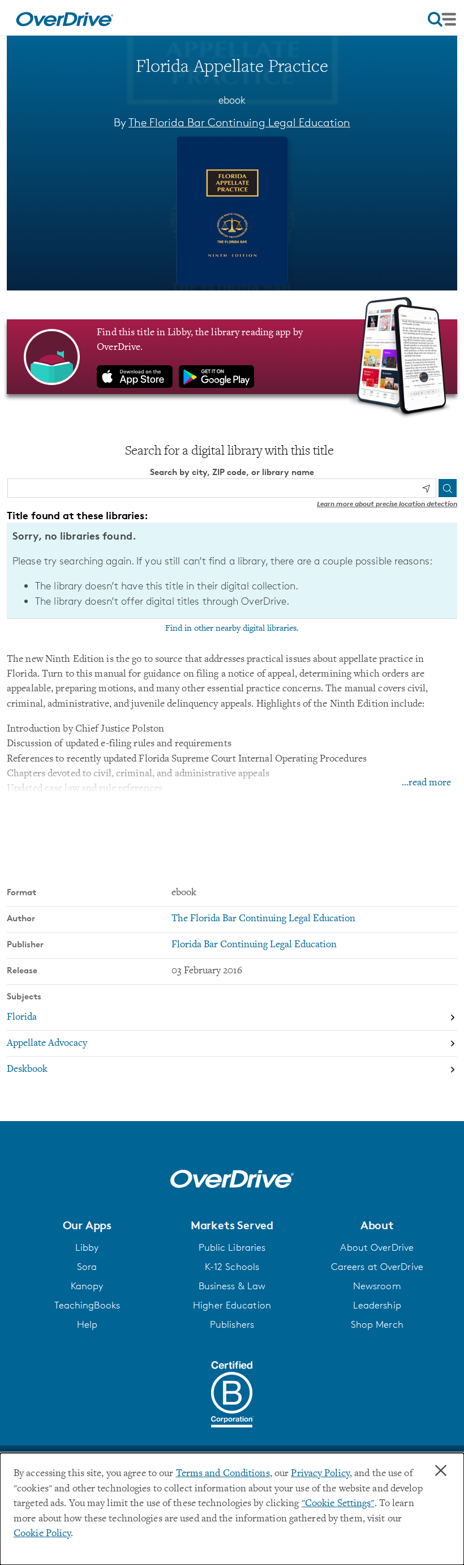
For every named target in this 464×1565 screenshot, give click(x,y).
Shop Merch (377, 1324)
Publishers (232, 1324)
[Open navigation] (442, 19)
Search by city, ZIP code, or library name (232, 472)
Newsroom (377, 1286)
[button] (87, 1225)
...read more (426, 783)
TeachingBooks (87, 1305)
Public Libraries (232, 1247)
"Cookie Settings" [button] (338, 1504)
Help (87, 1324)
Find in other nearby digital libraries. (232, 628)
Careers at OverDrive (377, 1266)
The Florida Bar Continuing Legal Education (239, 122)
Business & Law (232, 1286)
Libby (87, 1247)
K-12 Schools (232, 1266)
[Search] (448, 488)
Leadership (377, 1305)
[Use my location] (426, 489)
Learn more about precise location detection (387, 503)
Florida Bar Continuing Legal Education (254, 945)
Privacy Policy (320, 1474)
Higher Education (232, 1305)
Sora (87, 1266)
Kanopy (87, 1286)
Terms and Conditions (223, 1474)
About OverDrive (377, 1247)
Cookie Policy (42, 1534)
